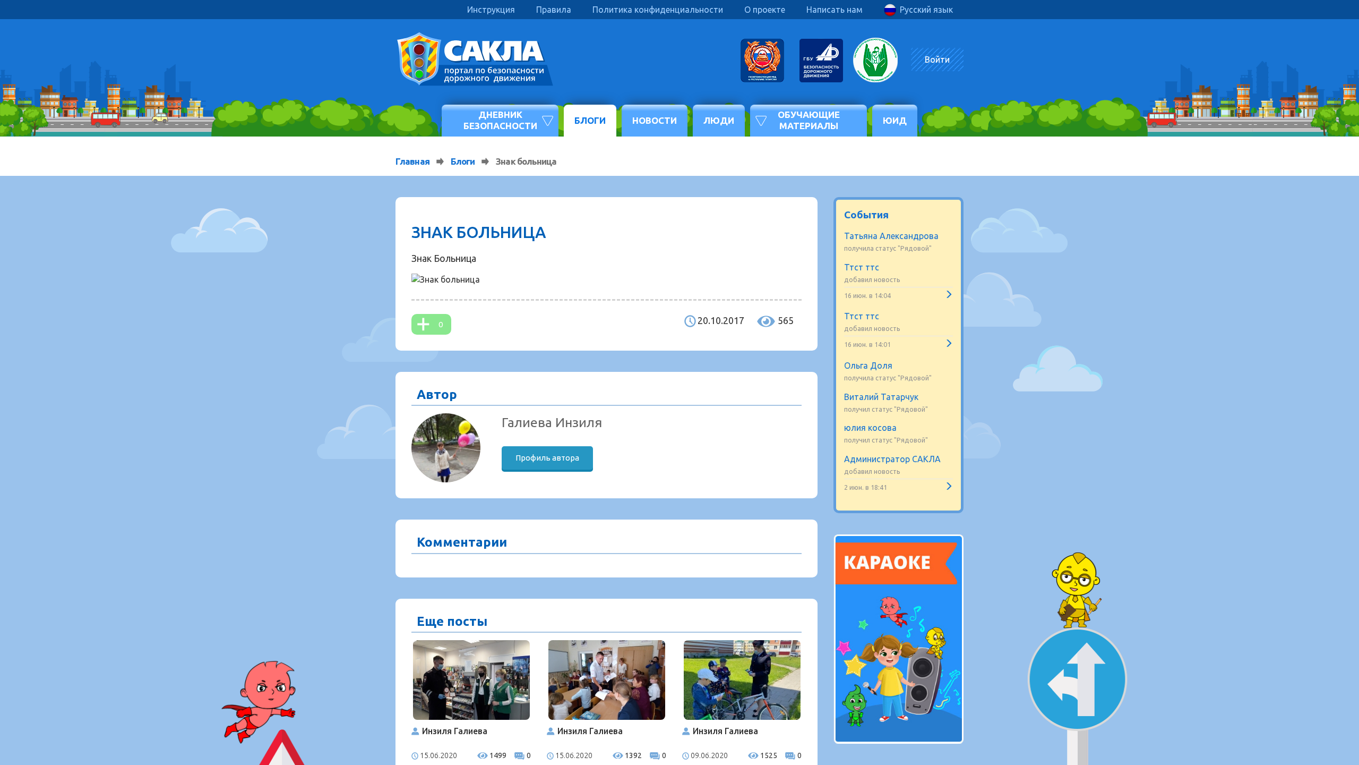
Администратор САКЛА (892, 459)
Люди (718, 120)
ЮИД (895, 120)
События (866, 214)
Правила (553, 9)
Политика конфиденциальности (657, 9)
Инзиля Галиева (454, 731)
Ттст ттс (861, 267)
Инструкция (491, 9)
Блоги (590, 120)
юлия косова (870, 427)
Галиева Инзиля (552, 422)
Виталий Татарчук (881, 397)
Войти (937, 59)
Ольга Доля (868, 365)
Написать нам (834, 9)
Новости (654, 120)
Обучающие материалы (809, 119)
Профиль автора (547, 457)
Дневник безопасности (500, 119)
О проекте (764, 9)
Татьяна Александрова (891, 236)
